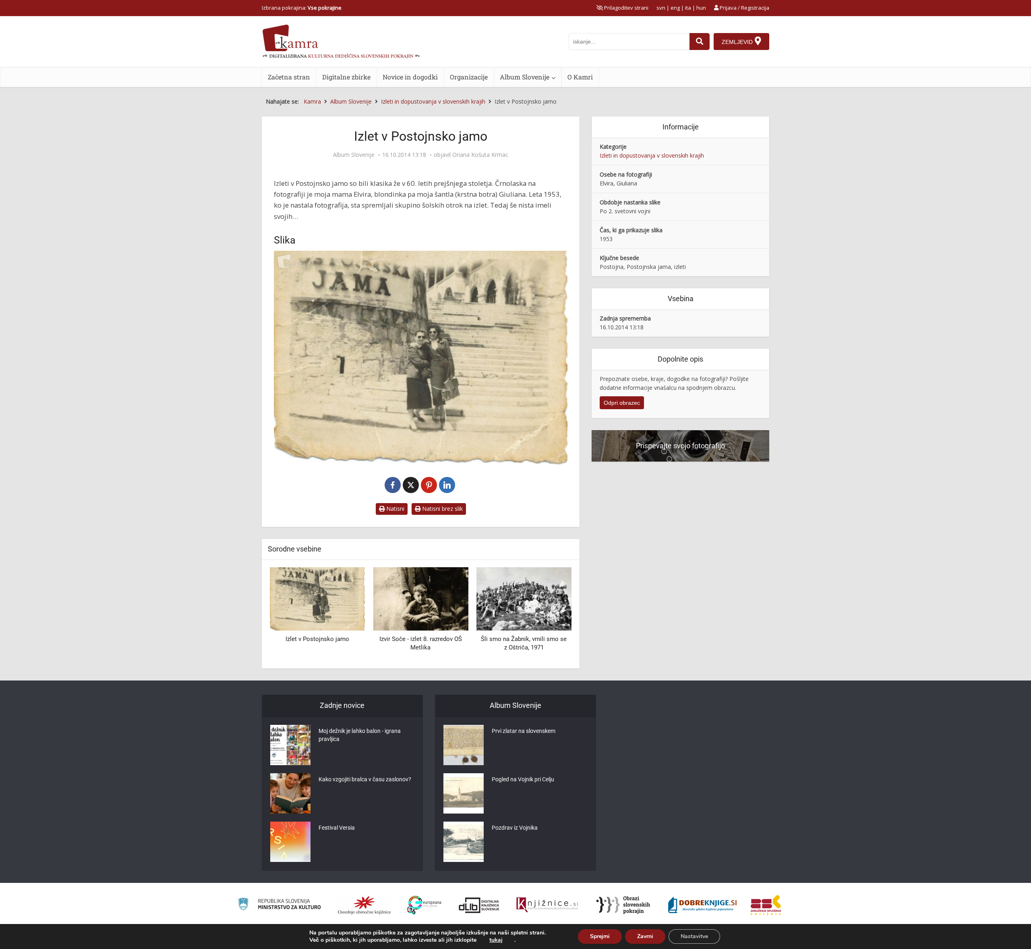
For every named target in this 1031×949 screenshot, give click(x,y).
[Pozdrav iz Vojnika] (463, 842)
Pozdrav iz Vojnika (515, 827)
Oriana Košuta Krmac (480, 154)
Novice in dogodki (410, 77)
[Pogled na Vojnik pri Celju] (463, 793)
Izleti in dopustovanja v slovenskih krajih (652, 155)
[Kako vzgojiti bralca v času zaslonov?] (290, 793)
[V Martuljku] (523, 598)
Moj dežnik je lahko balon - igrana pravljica (360, 735)
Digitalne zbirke (346, 77)
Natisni (394, 508)
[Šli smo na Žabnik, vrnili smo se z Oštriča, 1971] (420, 598)
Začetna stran (289, 77)
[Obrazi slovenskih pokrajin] (623, 905)
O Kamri (580, 77)
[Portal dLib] (479, 905)
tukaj (496, 940)
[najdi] (699, 41)
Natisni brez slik (441, 508)
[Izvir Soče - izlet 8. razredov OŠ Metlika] (317, 598)
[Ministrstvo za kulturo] (279, 905)
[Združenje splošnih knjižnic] (766, 905)
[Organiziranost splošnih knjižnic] (364, 905)
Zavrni (645, 936)
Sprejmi (600, 936)
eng (675, 7)
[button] (551, 615)
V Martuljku (523, 639)
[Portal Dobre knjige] (702, 905)
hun (701, 7)
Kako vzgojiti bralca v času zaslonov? (365, 779)
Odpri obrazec (622, 403)
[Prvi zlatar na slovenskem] (463, 745)
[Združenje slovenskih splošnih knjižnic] (547, 905)
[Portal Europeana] (424, 905)
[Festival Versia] (290, 842)
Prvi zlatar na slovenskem (523, 731)
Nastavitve (694, 936)
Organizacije (469, 77)
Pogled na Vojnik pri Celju (523, 779)
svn (660, 7)
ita (688, 7)
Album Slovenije (524, 77)
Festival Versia (337, 827)
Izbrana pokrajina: (302, 7)
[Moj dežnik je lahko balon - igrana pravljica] (290, 745)
